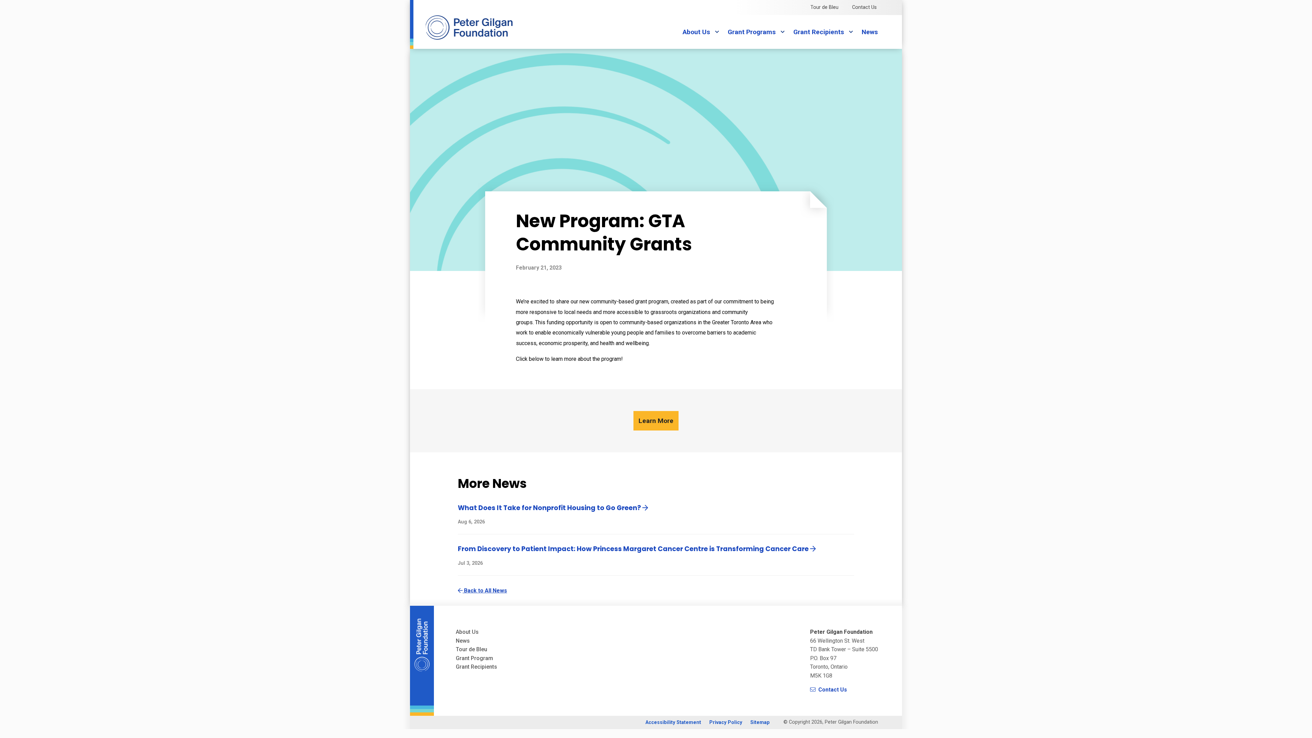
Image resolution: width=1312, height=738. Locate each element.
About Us (696, 32)
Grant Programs (752, 32)
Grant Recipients (818, 32)
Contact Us (864, 7)
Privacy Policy (725, 722)
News (870, 32)
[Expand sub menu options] (716, 32)
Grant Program (474, 658)
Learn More (656, 421)
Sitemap (760, 722)
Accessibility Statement (673, 722)
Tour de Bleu (824, 7)
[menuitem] (673, 722)
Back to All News (485, 590)
